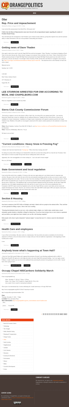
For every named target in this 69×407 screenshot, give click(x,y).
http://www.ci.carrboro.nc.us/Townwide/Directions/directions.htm (50, 126)
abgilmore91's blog (16, 265)
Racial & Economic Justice (10, 323)
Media (5, 363)
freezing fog (25, 150)
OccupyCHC (11, 305)
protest (4, 305)
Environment (7, 358)
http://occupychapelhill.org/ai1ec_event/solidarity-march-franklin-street (30, 300)
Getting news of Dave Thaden (18, 47)
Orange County (7, 337)
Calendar (6, 347)
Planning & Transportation (10, 334)
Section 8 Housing (12, 198)
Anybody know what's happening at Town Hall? (28, 250)
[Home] (22, 9)
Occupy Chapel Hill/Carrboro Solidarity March (27, 270)
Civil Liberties (7, 350)
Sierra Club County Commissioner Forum (25, 109)
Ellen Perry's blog (16, 223)
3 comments (28, 164)
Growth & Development (9, 366)
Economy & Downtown (9, 355)
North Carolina (7, 342)
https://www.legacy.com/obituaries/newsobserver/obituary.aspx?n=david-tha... (22, 60)
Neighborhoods (7, 345)
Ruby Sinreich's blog (16, 164)
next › (61, 314)
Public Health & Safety (9, 331)
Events (5, 369)
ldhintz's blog (15, 42)
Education (6, 353)
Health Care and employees (17, 229)
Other (4, 302)
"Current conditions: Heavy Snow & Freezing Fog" (30, 144)
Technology (6, 326)
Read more (7, 42)
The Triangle (7, 328)
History (5, 361)
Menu (34, 13)
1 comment (24, 193)
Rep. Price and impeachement (19, 23)
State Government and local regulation (23, 169)
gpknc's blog (14, 104)
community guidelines (58, 380)
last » (65, 314)
